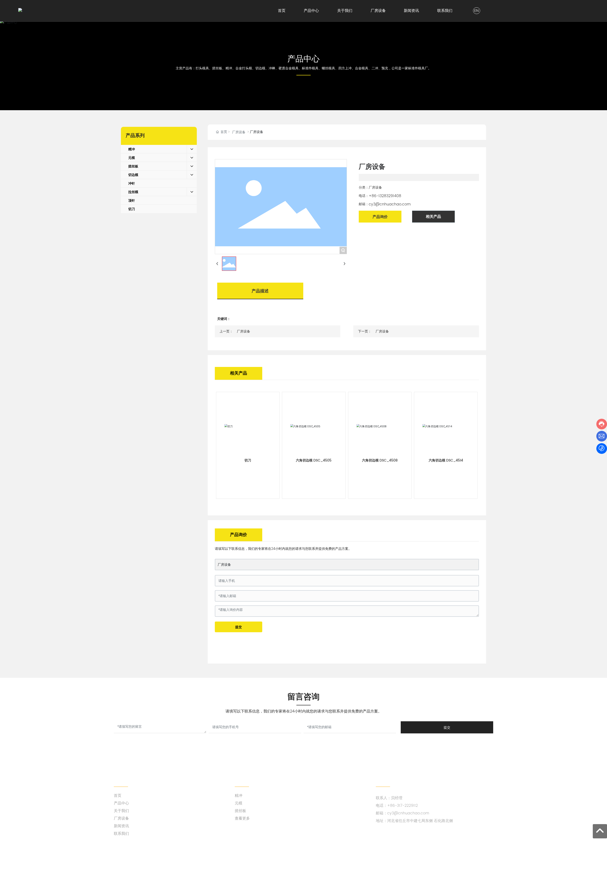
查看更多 (242, 818)
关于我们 (121, 811)
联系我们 (121, 834)
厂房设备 (238, 132)
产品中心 (303, 58)
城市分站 (257, 859)
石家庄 (234, 859)
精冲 (238, 796)
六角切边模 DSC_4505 (313, 460)
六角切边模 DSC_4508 (380, 460)
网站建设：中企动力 (213, 859)
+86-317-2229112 (402, 806)
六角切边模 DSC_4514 (446, 460)
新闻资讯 (121, 826)
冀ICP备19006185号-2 (476, 859)
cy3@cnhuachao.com (390, 204)
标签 (245, 859)
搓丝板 (240, 811)
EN (476, 11)
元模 (238, 803)
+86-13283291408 (385, 196)
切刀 (247, 460)
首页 (117, 796)
